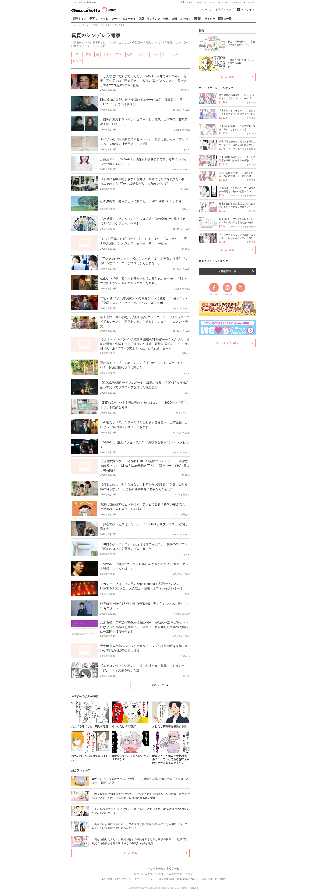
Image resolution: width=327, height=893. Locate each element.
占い (227, 2)
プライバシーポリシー (142, 879)
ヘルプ (189, 873)
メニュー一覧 (249, 2)
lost (155, 54)
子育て (183, 2)
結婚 (129, 54)
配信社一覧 (224, 18)
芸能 (88, 54)
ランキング (153, 18)
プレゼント (236, 2)
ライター (210, 18)
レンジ (77, 61)
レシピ (200, 2)
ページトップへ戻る (227, 342)
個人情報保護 (166, 879)
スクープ (142, 54)
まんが (220, 2)
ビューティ (210, 2)
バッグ (174, 54)
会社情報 (106, 879)
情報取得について (187, 879)
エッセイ (185, 18)
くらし (192, 2)
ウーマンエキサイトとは (148, 873)
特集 (166, 18)
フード (115, 18)
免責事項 (206, 879)
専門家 (198, 18)
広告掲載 (220, 879)
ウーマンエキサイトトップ (218, 9)
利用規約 (120, 879)
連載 (174, 18)
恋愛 (141, 18)
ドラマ (77, 54)
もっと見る (130, 852)
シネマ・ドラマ (113, 54)
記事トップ (79, 18)
